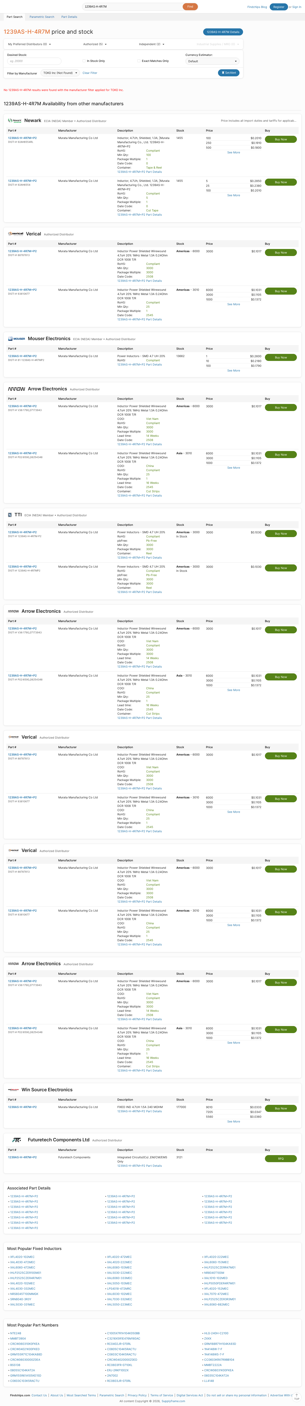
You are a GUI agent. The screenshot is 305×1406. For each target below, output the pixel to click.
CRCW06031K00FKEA (219, 1370)
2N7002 (112, 1375)
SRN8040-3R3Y (20, 1299)
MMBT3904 (18, 1338)
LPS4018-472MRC (119, 1288)
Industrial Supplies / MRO (216, 44)
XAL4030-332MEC (22, 1288)
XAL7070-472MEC (216, 1294)
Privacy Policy (137, 1395)
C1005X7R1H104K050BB (123, 1333)
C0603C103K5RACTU (24, 1381)
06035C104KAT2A (216, 1375)
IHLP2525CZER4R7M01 (25, 1278)
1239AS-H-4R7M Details (223, 32)
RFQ (281, 1158)
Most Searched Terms (81, 1395)
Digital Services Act (190, 1395)
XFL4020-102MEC (22, 1257)
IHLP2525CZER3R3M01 (220, 1299)
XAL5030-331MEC (22, 1304)
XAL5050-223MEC (119, 1304)
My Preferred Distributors (27, 44)
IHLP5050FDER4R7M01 (219, 1283)
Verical (49, 233)
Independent (149, 44)
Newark (64, 120)
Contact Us (39, 1395)
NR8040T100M (214, 1272)
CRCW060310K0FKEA (25, 1344)
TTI (50, 514)
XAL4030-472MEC (22, 1262)
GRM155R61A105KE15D (25, 1375)
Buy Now (281, 139)
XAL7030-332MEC (119, 1299)
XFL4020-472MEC (119, 1257)
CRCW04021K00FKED (25, 1349)
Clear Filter (90, 73)
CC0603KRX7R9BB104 (219, 1359)
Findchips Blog (257, 7)
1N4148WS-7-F (214, 1354)
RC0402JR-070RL (119, 1344)
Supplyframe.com (173, 1401)
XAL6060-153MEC (216, 1262)
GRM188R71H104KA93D (220, 1344)
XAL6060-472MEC (22, 1267)
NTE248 (15, 1333)
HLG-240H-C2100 (216, 1333)
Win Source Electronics (47, 1089)
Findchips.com (15, 7)
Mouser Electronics (81, 338)
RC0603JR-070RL (119, 1381)
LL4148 (209, 1381)
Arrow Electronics (63, 388)
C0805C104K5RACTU (121, 1349)
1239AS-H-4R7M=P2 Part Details (139, 172)
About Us (56, 1395)
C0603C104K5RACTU (121, 1354)
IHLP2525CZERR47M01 (219, 1267)
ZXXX (207, 1338)
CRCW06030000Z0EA (25, 1359)
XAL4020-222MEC (119, 1262)
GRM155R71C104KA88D (26, 1354)
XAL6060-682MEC (216, 1304)
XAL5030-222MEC (119, 1272)
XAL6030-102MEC (119, 1294)
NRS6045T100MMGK (24, 1294)
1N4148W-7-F (213, 1349)
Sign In (296, 7)
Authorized (93, 44)
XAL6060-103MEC (119, 1267)
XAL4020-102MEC (22, 1283)
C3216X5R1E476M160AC (123, 1338)
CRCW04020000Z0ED (122, 1359)
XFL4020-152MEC (216, 1288)
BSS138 (15, 1365)
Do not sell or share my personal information (237, 1395)
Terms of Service (161, 1395)
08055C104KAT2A (22, 1370)
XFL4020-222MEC (216, 1257)
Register (278, 7)
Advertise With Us (282, 1395)
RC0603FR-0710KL (119, 1365)
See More (233, 152)
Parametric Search (112, 1395)
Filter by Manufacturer (22, 73)
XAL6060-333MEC (119, 1278)
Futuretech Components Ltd (74, 1139)
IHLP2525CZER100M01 (25, 1272)
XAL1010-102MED (216, 1278)
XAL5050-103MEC (119, 1283)
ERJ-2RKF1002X (117, 1370)
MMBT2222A (213, 1365)
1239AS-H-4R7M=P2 (22, 138)
